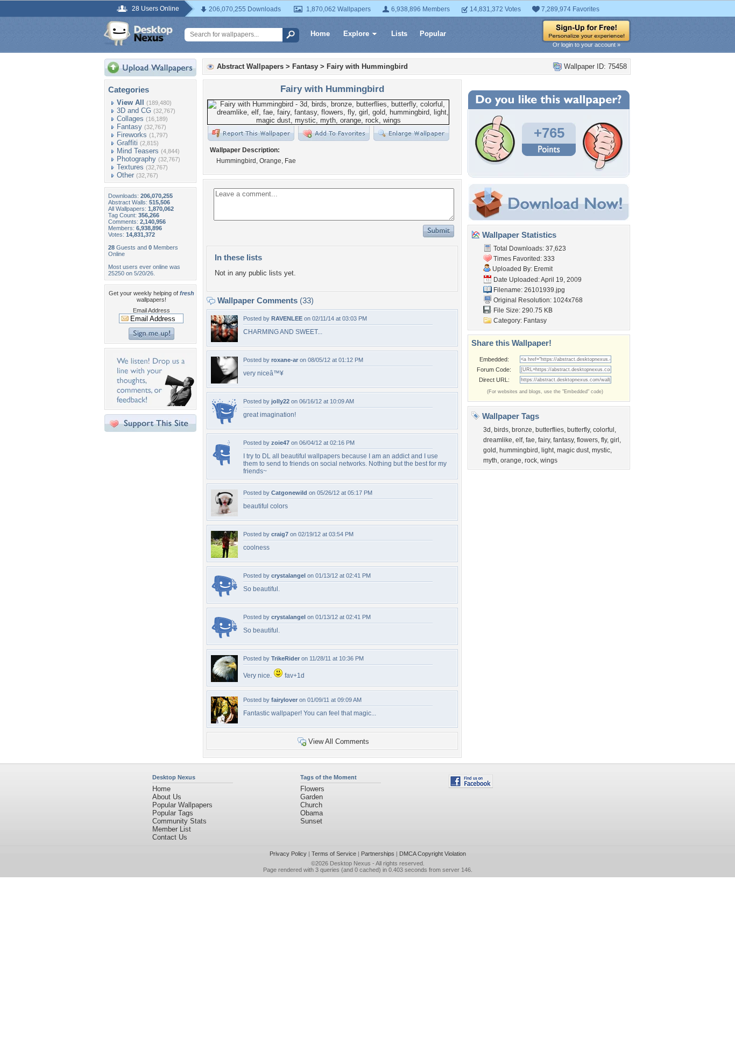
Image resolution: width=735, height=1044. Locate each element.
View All (130, 102)
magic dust (573, 450)
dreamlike (497, 440)
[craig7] (224, 555)
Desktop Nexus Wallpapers (138, 33)
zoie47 (280, 442)
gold (489, 450)
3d (487, 430)
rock (531, 460)
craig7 (279, 534)
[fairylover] (224, 721)
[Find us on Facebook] (471, 786)
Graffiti (127, 143)
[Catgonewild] (224, 514)
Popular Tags (172, 813)
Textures (130, 167)
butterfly (578, 430)
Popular (433, 34)
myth (490, 460)
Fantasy (129, 127)
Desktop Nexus (350, 863)
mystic (601, 450)
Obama (311, 813)
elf (518, 440)
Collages (130, 119)
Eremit (543, 269)
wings (548, 460)
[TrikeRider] (224, 680)
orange (510, 460)
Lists (399, 34)
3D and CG (134, 110)
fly (604, 440)
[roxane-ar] (224, 381)
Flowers (312, 789)
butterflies (549, 430)
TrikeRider (285, 658)
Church (311, 805)
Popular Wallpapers (182, 805)
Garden (311, 797)
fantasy (563, 440)
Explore (356, 34)
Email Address (151, 310)
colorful (603, 430)
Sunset (311, 821)
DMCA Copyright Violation (432, 853)
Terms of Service (334, 853)
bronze (522, 430)
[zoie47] (220, 464)
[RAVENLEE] (224, 340)
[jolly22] (224, 422)
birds (501, 430)
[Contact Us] (153, 404)
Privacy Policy (288, 853)
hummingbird (518, 450)
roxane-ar (284, 360)
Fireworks (132, 135)
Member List (171, 829)
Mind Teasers (138, 151)
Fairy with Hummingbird (367, 66)
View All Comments (338, 741)
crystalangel (288, 575)
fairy (544, 440)
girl (614, 440)
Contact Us (169, 837)
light (547, 450)
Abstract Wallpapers (250, 66)
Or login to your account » (586, 44)
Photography (136, 159)
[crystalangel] (224, 597)
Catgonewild (289, 492)
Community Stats (179, 821)
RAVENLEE (286, 318)
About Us (166, 797)
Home (320, 34)
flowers (587, 440)
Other (125, 175)
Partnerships (377, 853)
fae (530, 440)
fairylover (284, 700)
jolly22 (280, 401)
